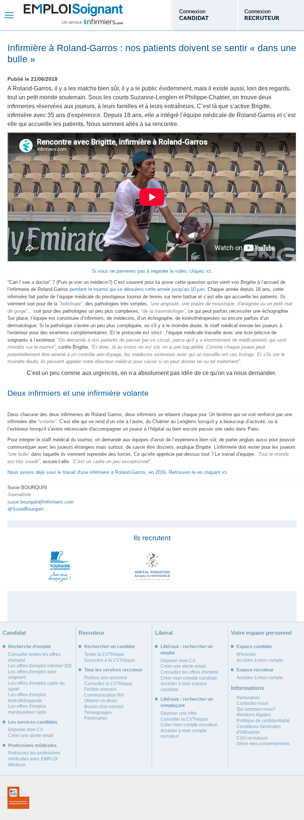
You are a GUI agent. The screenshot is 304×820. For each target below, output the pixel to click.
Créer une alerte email (30, 735)
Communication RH (104, 695)
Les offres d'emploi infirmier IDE (40, 665)
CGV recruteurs (252, 738)
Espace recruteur (255, 670)
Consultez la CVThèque (108, 683)
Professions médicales (32, 745)
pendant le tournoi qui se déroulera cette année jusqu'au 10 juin (137, 289)
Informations (247, 688)
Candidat (14, 633)
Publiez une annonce (105, 677)
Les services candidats (32, 722)
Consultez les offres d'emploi (189, 672)
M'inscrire (246, 654)
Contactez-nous (252, 703)
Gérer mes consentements (263, 743)
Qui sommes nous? (256, 709)
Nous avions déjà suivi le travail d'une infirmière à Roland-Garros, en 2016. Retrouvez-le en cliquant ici (117, 472)
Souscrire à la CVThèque (109, 660)
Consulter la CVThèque (184, 719)
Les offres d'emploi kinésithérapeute (27, 697)
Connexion (194, 14)
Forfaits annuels (100, 689)
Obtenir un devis (100, 700)
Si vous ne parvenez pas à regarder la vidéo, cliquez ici (151, 271)
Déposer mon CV (25, 729)
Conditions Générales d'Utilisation (259, 729)
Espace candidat (254, 646)
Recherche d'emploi (29, 646)
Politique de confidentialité (263, 720)
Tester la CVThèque (104, 654)
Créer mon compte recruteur (189, 724)
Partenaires (96, 718)
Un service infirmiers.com (92, 21)
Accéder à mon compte (260, 660)
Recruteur (92, 633)
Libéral (164, 633)
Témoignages (98, 712)
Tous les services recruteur (113, 670)
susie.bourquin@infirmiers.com (40, 502)
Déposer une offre (179, 713)
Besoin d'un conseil (103, 706)
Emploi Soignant (73, 15)
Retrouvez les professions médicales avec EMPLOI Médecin (34, 758)
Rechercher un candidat (109, 646)
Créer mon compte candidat (189, 678)
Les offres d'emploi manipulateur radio (27, 709)
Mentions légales (254, 714)
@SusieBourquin (25, 509)
